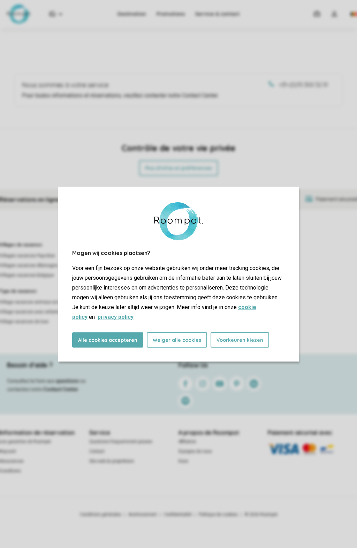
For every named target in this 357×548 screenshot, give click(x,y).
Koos (183, 461)
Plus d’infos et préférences (178, 168)
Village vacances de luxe (24, 321)
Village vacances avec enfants (30, 311)
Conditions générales (100, 514)
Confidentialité (178, 514)
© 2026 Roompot (261, 514)
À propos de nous (195, 451)
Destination (131, 14)
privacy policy (116, 316)
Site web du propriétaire (111, 461)
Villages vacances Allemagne (29, 265)
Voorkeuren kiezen (240, 340)
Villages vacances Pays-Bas (27, 255)
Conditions (10, 470)
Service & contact (217, 14)
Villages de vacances (21, 244)
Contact (97, 451)
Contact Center (60, 389)
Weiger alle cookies (177, 340)
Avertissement (142, 514)
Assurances (12, 461)
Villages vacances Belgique (27, 275)
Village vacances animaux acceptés (35, 302)
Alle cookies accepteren (107, 340)
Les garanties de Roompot (25, 441)
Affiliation (187, 441)
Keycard (8, 451)
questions (67, 381)
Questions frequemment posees (120, 441)
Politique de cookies (218, 514)
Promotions (171, 14)
